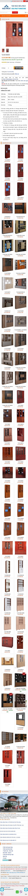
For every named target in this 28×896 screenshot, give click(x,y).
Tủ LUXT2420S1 (20, 311)
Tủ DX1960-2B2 (7, 594)
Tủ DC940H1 (20, 160)
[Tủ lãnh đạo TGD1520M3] (7, 707)
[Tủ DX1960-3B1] (20, 592)
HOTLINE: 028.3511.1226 (17, 1)
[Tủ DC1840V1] (7, 763)
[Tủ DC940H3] (20, 177)
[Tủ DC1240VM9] (20, 516)
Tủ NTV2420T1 (7, 292)
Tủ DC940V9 (7, 499)
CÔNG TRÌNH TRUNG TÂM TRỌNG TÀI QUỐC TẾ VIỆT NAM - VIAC (12, 825)
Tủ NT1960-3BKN (7, 631)
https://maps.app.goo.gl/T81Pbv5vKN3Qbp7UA (16, 872)
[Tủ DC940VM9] (20, 498)
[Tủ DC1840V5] (7, 554)
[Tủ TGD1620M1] (20, 726)
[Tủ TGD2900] (7, 744)
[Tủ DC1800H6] (20, 460)
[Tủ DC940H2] (7, 177)
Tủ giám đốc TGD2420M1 (21, 688)
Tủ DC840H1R (7, 160)
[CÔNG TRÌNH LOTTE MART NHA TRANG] (14, 812)
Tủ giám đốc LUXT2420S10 (7, 386)
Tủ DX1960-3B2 (7, 613)
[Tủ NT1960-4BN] (20, 630)
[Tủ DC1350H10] (20, 422)
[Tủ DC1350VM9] (20, 535)
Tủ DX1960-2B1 (7, 575)
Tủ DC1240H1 (7, 650)
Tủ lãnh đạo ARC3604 (20, 746)
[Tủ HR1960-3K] (7, 686)
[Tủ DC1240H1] (7, 649)
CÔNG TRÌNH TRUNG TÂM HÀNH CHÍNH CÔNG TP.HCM (10, 828)
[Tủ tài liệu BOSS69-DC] (20, 290)
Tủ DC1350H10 (20, 424)
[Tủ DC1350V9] (7, 535)
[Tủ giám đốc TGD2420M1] (20, 686)
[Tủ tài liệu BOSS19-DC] (20, 214)
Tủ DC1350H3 (20, 765)
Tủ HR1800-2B (7, 669)
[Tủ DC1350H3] (20, 763)
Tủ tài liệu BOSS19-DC (20, 216)
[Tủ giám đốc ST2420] (20, 233)
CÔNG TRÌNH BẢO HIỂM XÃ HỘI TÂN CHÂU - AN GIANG (10, 837)
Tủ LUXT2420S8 (7, 367)
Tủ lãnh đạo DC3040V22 (20, 273)
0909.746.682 (7, 887)
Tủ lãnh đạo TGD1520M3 (7, 708)
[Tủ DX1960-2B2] (7, 592)
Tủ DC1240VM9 (21, 518)
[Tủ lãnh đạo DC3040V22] (20, 271)
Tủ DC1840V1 (7, 765)
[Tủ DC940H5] (7, 196)
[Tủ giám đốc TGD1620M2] (20, 707)
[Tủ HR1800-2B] (7, 667)
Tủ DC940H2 (7, 178)
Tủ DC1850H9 (7, 480)
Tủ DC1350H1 (7, 424)
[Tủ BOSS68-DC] (7, 214)
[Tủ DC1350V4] (14, 9)
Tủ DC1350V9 (7, 537)
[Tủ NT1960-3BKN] (7, 630)
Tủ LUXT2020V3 (7, 273)
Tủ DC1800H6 (20, 462)
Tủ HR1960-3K (7, 688)
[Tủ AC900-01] (20, 649)
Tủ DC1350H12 (20, 443)
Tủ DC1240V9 (7, 518)
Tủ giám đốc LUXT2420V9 (21, 386)
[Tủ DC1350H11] (7, 441)
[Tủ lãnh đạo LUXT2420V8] (20, 252)
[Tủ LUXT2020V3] (7, 271)
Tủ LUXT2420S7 (20, 348)
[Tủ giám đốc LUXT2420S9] (20, 365)
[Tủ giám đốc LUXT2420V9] (20, 384)
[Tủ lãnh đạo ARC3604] (20, 744)
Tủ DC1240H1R (21, 197)
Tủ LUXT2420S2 (7, 329)
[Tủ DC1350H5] (7, 782)
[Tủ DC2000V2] (20, 554)
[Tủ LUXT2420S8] (7, 365)
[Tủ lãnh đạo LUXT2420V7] (7, 252)
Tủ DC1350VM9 (21, 537)
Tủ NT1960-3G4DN (20, 613)
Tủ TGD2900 (7, 746)
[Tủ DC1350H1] (7, 422)
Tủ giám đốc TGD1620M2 (21, 708)
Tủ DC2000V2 (20, 556)
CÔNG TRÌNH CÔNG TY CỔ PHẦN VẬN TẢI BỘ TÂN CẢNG (10, 822)
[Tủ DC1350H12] (20, 441)
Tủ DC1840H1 (7, 462)
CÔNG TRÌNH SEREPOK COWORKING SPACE (8, 834)
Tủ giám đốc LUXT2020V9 (7, 405)
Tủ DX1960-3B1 (21, 594)
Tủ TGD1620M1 (21, 727)
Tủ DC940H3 (20, 178)
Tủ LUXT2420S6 (7, 348)
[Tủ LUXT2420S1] (20, 309)
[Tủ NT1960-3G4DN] (20, 611)
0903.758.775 (7, 870)
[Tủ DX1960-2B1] (7, 573)
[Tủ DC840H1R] (7, 158)
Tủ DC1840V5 (7, 556)
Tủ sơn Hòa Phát (10, 71)
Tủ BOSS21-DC (7, 311)
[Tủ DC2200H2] (20, 479)
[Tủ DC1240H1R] (20, 196)
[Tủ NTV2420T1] (7, 290)
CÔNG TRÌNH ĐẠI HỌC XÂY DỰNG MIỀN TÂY (8, 840)
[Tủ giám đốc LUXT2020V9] (7, 403)
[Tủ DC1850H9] (7, 479)
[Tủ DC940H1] (20, 158)
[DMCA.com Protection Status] (7, 860)
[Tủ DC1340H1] (20, 403)
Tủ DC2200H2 (20, 480)
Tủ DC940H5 (7, 197)
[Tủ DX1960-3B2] (7, 611)
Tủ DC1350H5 (7, 784)
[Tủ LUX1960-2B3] (20, 573)
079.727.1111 (4, 878)
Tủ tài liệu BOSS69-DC (20, 292)
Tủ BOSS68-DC (7, 216)
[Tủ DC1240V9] (7, 516)
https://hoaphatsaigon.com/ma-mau (10, 79)
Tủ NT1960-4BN (20, 631)
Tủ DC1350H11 (7, 443)
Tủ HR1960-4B (20, 669)
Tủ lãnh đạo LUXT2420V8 (20, 254)
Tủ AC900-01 (20, 650)
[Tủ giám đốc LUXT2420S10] (7, 384)
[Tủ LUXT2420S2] (7, 328)
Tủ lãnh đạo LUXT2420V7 (7, 254)
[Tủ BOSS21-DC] (7, 309)
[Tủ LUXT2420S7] (20, 347)
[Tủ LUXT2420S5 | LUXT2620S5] (20, 328)
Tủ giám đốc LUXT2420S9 (21, 367)
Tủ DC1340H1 (20, 405)
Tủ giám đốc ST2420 (21, 235)
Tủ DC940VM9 (20, 499)
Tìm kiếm (15, 12)
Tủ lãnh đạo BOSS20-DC (7, 235)
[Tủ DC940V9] (7, 498)
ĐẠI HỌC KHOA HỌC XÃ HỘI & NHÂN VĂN (7, 831)
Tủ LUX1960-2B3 (20, 575)
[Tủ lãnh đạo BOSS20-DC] (7, 233)
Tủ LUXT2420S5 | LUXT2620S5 (21, 329)
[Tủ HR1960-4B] (20, 667)
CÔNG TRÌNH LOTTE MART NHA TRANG (8, 813)
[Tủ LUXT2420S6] (7, 347)
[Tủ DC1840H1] (7, 460)
